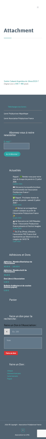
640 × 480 (19, 84)
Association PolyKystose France (30, 425)
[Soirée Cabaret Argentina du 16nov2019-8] (23, 63)
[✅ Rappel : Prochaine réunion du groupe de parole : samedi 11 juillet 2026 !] (8, 201)
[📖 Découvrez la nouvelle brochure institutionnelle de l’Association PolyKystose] (8, 190)
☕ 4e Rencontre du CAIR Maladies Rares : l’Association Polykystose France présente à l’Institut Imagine (27, 223)
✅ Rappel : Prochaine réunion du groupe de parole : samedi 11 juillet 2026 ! (26, 200)
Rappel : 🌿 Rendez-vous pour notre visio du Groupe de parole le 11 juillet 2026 (27, 179)
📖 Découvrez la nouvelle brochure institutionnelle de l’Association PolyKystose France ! (26, 189)
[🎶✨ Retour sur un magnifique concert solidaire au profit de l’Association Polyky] (8, 213)
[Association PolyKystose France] (22, 8)
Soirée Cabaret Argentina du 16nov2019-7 (21, 81)
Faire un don (11, 353)
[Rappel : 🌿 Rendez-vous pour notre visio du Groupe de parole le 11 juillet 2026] (8, 180)
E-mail (7, 141)
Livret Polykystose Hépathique (16, 114)
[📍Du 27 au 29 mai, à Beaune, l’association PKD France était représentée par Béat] (8, 236)
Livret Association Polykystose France (19, 118)
